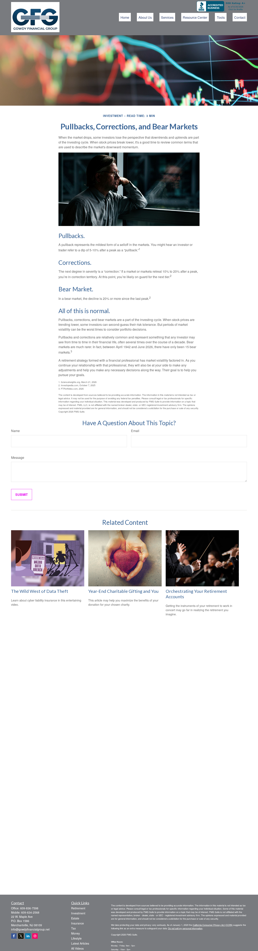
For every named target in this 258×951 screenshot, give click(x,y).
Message (17, 457)
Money (75, 933)
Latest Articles (80, 943)
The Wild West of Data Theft (39, 591)
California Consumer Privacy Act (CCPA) (213, 924)
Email (135, 430)
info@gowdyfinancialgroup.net (30, 929)
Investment (78, 913)
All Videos (77, 948)
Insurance (77, 923)
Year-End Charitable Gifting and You (123, 591)
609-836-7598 (29, 908)
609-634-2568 (30, 912)
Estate (75, 918)
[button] (125, 17)
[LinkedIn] (28, 936)
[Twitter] (21, 936)
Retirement (78, 908)
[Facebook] (14, 936)
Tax (73, 928)
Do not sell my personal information (185, 928)
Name (15, 430)
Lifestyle (76, 938)
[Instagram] (35, 936)
